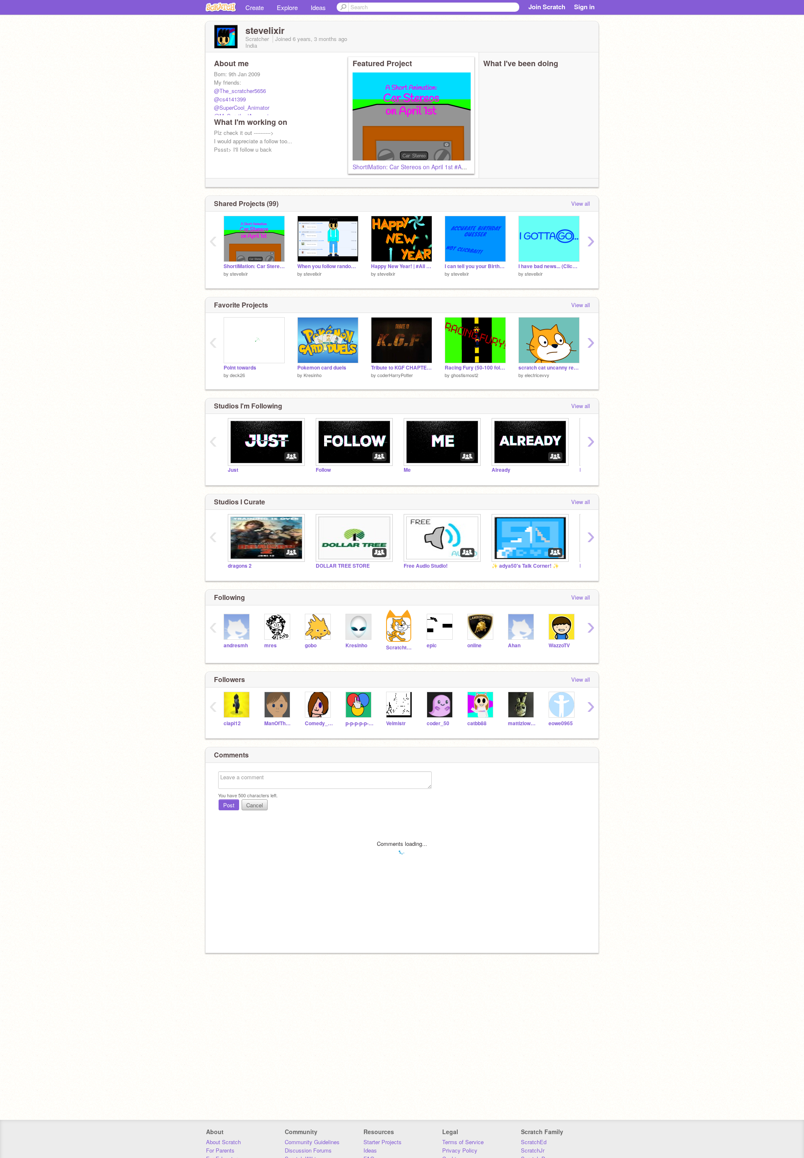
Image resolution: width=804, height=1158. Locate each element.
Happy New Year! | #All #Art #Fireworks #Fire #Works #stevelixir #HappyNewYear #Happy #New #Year (401, 266)
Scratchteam (400, 647)
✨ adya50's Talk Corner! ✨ (525, 565)
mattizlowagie (522, 723)
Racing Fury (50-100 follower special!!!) (475, 367)
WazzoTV (559, 645)
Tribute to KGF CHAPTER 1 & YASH (401, 367)
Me (407, 469)
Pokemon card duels (321, 367)
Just (233, 469)
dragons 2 (240, 565)
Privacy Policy (459, 1150)
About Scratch (223, 1142)
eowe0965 (561, 723)
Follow (323, 469)
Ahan (514, 645)
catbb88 (477, 723)
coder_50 (438, 723)
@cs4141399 (230, 99)
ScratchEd (533, 1142)
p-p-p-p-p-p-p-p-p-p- (359, 723)
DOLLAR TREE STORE (343, 565)
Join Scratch (546, 6)
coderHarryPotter (395, 375)
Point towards (240, 367)
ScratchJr (532, 1150)
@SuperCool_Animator (241, 107)
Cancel (254, 805)
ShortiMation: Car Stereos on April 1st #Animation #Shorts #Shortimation (449, 167)
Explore (287, 7)
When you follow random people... (327, 266)
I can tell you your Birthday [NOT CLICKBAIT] (475, 266)
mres (270, 645)
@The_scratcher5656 (240, 91)
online (474, 645)
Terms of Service (463, 1142)
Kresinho (313, 375)
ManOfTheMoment (278, 723)
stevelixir (239, 273)
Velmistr (396, 723)
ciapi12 (232, 723)
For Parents (220, 1150)
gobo (311, 645)
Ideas (318, 7)
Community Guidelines (312, 1142)
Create (254, 7)
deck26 (237, 375)
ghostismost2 (464, 375)
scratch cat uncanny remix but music (549, 367)
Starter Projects (382, 1142)
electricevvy (537, 375)
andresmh (236, 645)
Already (501, 469)
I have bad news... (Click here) (549, 266)
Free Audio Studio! (426, 565)
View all (580, 203)
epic (432, 645)
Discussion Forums (308, 1150)
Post (228, 805)
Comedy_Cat (319, 723)
